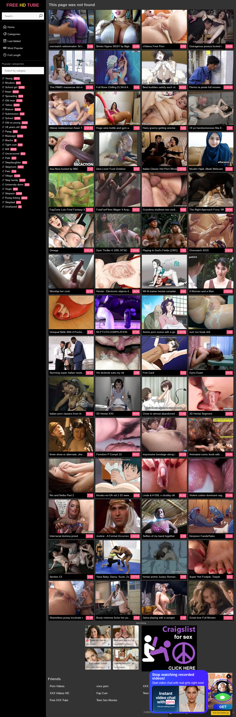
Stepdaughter (15, 162)
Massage (13, 135)
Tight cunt (13, 144)
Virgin (10, 188)
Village (12, 175)
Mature (12, 109)
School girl (14, 87)
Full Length (14, 55)
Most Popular (15, 48)
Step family (14, 180)
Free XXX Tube (59, 700)
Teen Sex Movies (106, 700)
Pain (10, 171)
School (12, 118)
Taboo (11, 104)
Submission (14, 113)
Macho (10, 140)
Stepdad (12, 202)
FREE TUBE (22, 5)
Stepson (13, 193)
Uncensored (14, 153)
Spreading (13, 96)
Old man (13, 100)
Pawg (10, 131)
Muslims (12, 82)
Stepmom (13, 166)
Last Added (14, 41)
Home (11, 27)
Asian (11, 91)
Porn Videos (57, 686)
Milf (10, 149)
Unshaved (12, 206)
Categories (13, 34)
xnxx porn (102, 686)
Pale (10, 157)
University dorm (16, 184)
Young (11, 78)
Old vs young (15, 122)
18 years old (15, 127)
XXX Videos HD (59, 693)
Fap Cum (102, 693)
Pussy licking (15, 197)
